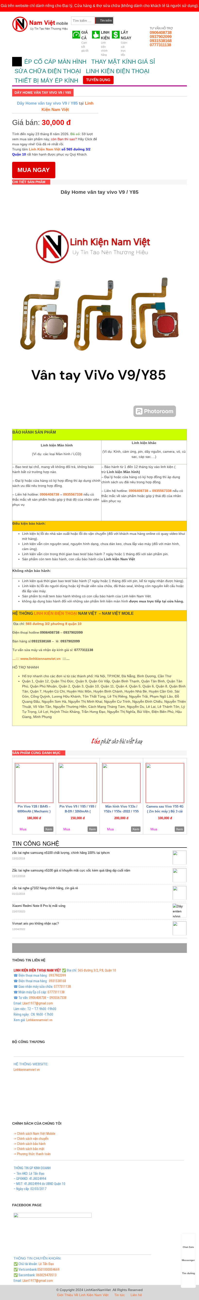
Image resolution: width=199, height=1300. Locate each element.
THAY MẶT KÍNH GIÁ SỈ (123, 61)
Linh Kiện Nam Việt (44, 149)
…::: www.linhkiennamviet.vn (36, 659)
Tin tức (119, 1295)
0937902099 (161, 36)
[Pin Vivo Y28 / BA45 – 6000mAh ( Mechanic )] (34, 783)
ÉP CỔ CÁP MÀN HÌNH (55, 61)
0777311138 (160, 45)
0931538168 (161, 41)
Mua (23, 829)
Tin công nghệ (35, 843)
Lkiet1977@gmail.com (38, 1003)
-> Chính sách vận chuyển (31, 1139)
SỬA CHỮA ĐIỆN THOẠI (48, 71)
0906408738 (161, 32)
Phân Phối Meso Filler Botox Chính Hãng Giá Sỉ (45, 1075)
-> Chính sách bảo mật (29, 1149)
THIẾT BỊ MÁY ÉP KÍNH (46, 80)
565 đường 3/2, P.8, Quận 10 (97, 970)
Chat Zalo (188, 1247)
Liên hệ (136, 1295)
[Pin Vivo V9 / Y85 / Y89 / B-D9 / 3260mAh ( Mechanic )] (77, 783)
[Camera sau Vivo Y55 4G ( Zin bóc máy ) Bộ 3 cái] (165, 783)
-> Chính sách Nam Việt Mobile (34, 1134)
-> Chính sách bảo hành (30, 1144)
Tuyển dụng (98, 80)
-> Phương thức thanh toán (32, 1154)
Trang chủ (17, 61)
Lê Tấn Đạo (46, 1264)
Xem (48, 829)
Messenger (188, 1260)
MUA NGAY (33, 169)
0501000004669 (48, 1269)
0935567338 (73, 494)
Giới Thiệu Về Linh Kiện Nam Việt (82, 1295)
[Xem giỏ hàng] (122, 19)
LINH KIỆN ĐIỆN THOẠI (117, 71)
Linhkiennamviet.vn (39, 1020)
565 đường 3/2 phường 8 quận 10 (54, 624)
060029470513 (46, 1275)
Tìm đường (188, 1273)
